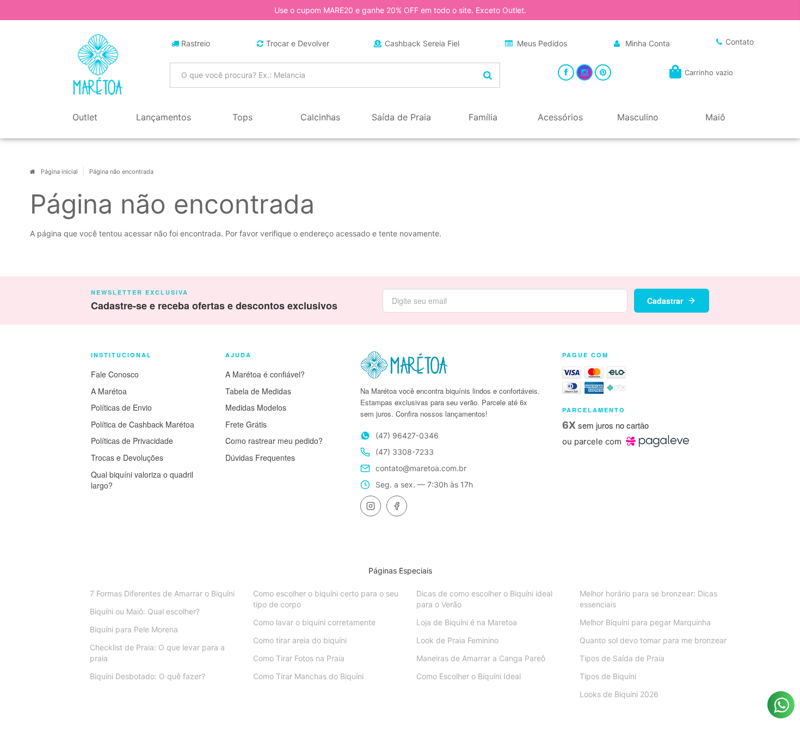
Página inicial (59, 171)
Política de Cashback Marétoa (142, 424)
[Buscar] (487, 75)
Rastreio (195, 43)
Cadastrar (665, 300)
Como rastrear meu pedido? (274, 440)
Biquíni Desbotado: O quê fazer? (147, 676)
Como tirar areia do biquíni (300, 640)
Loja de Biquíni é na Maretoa (466, 622)
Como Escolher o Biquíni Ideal (468, 676)
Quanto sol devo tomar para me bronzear (653, 640)
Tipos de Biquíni (608, 676)
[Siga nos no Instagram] (584, 72)
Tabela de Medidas (258, 391)
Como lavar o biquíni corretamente (314, 622)
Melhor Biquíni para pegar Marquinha (645, 622)
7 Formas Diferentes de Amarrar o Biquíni (162, 593)
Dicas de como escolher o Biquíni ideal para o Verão (484, 599)
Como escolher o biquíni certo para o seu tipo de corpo (325, 599)
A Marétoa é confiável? (265, 374)
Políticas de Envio (121, 407)
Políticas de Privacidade (132, 440)
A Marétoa (109, 391)
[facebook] (396, 506)
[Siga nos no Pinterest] (603, 72)
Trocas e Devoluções (127, 457)
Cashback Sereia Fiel (422, 43)
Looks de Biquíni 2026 (619, 694)
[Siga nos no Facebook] (566, 72)
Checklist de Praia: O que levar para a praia (157, 653)
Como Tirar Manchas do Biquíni (308, 676)
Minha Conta (647, 43)
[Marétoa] (97, 64)
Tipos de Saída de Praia (622, 658)
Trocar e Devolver (297, 43)
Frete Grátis (246, 424)
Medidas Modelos (255, 407)
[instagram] (370, 506)
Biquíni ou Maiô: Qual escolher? (145, 611)
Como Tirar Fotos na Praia (298, 658)
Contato (739, 41)
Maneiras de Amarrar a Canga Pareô (480, 658)
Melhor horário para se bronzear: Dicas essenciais (648, 599)
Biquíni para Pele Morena (134, 629)
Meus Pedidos (542, 43)
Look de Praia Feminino (457, 640)
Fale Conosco (115, 374)
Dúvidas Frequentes (260, 457)
